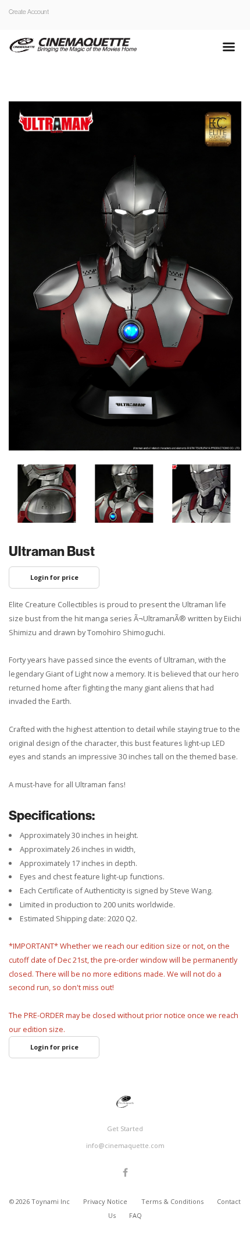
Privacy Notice (106, 1201)
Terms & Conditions (173, 1201)
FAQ (135, 1215)
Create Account (29, 12)
